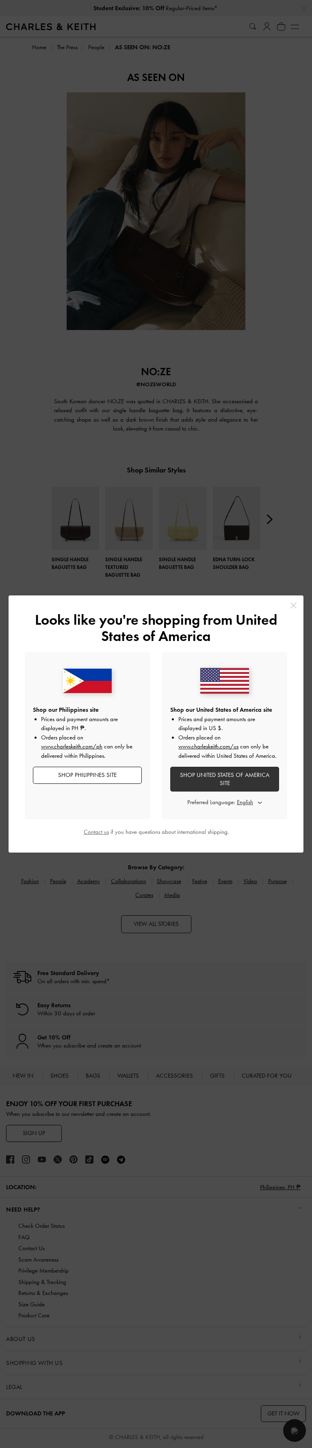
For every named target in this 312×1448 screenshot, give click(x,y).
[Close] (293, 605)
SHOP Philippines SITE (87, 775)
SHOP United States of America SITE (224, 779)
